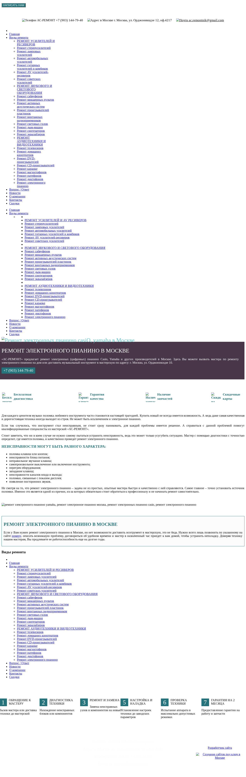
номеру (16, 536)
